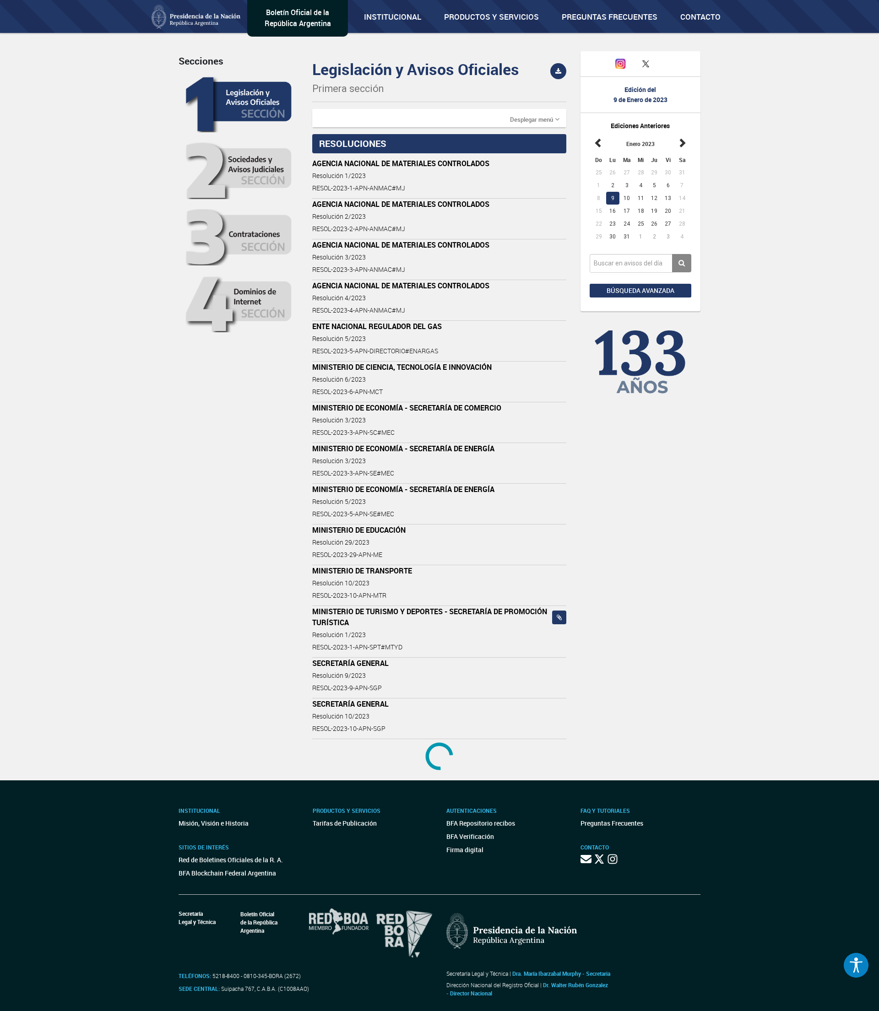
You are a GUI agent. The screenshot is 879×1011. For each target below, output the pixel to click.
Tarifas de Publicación (345, 823)
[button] (534, 119)
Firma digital (464, 849)
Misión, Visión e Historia (214, 823)
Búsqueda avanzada (640, 290)
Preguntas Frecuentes (609, 16)
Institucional (392, 16)
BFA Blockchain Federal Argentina (227, 873)
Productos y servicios (491, 16)
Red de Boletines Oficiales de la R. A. (231, 859)
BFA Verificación (470, 836)
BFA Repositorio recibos (480, 823)
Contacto (700, 16)
